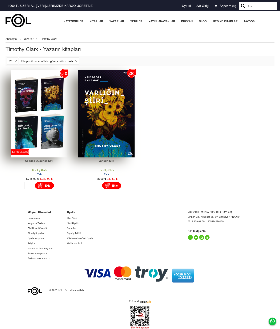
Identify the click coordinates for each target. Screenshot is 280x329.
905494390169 (216, 221)
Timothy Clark (39, 170)
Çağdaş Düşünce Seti (39, 161)
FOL (39, 173)
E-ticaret (134, 301)
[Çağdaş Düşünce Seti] (39, 72)
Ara (243, 6)
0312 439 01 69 (196, 221)
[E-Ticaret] (145, 301)
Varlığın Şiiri (106, 161)
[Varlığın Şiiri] (106, 72)
